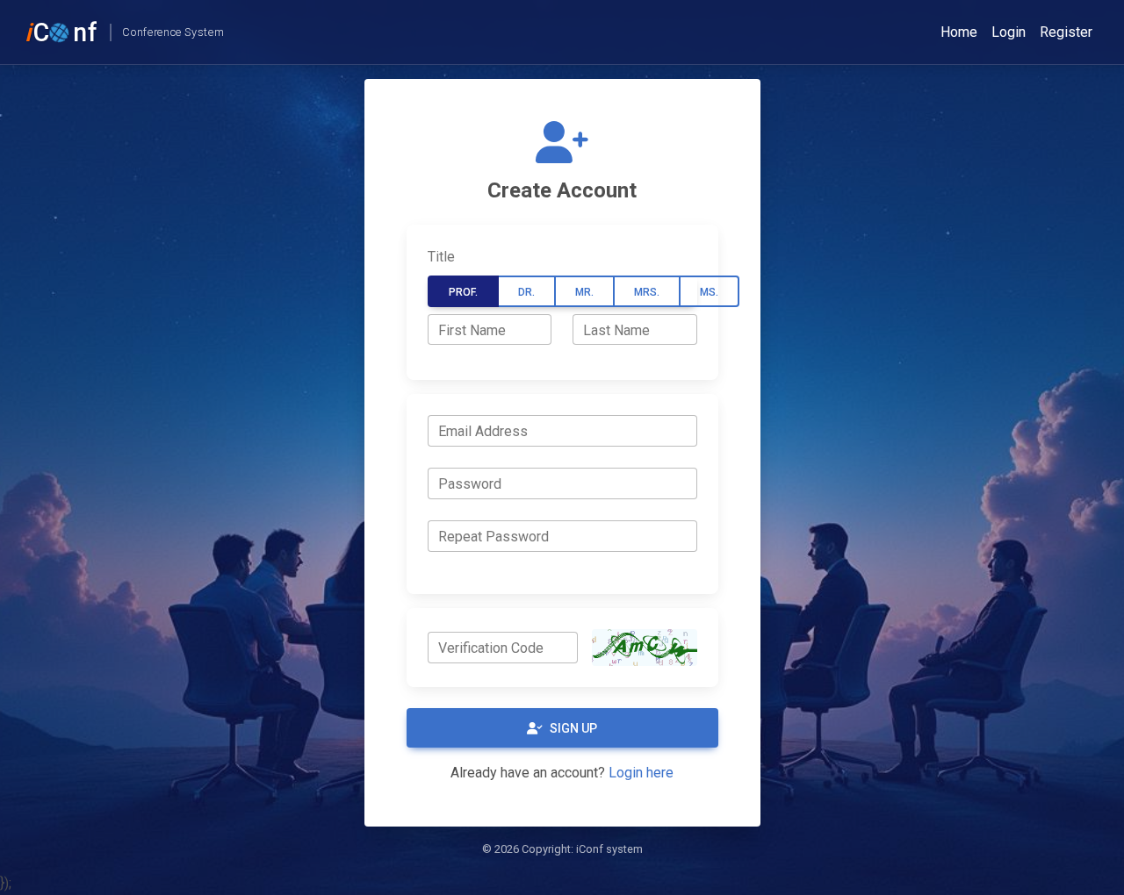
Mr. (584, 292)
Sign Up (573, 728)
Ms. (709, 292)
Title (441, 256)
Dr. (526, 292)
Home (958, 32)
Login (1008, 32)
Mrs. (646, 292)
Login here (641, 772)
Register (1066, 32)
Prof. (463, 292)
